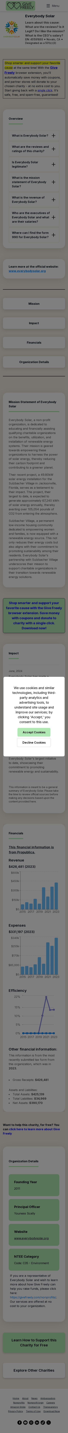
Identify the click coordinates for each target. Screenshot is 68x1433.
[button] (34, 716)
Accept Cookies (34, 732)
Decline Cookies (34, 742)
